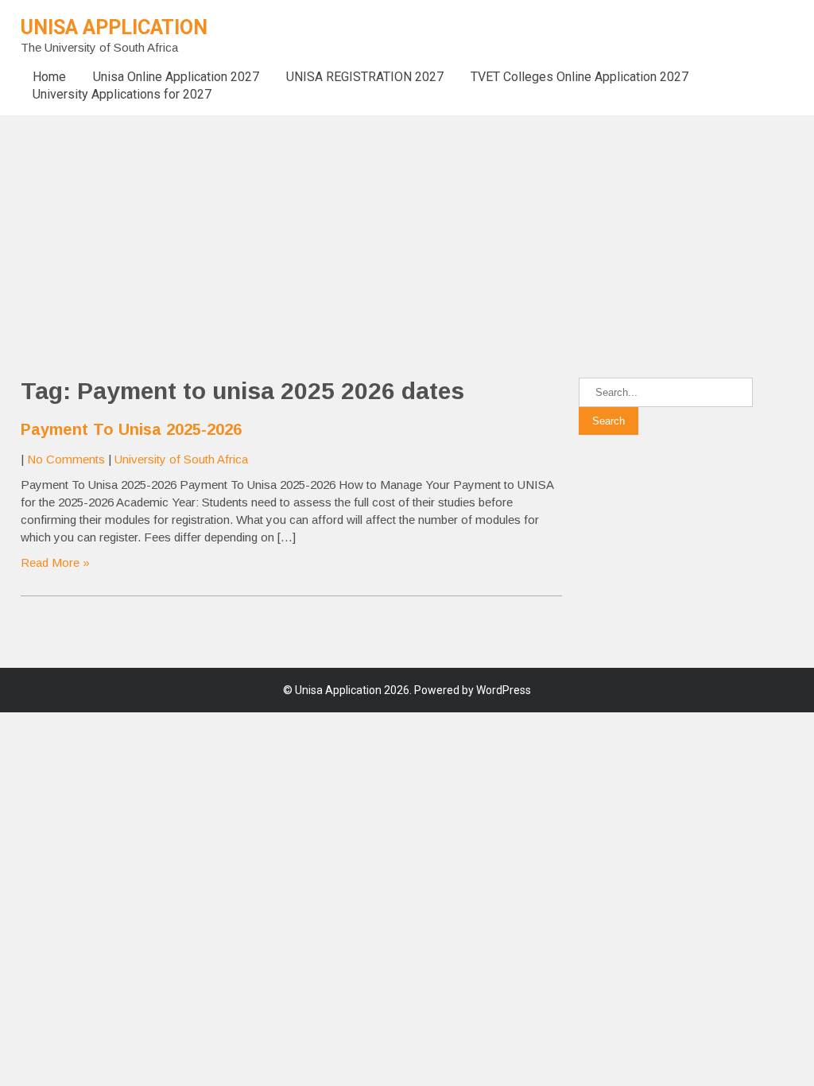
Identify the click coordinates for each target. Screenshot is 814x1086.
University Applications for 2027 (122, 94)
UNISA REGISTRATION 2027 (365, 76)
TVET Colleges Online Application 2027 (579, 76)
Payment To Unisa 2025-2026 (131, 429)
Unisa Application (114, 27)
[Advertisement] (407, 226)
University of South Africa (181, 459)
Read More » (55, 562)
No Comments (66, 459)
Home (49, 76)
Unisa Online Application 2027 (176, 76)
